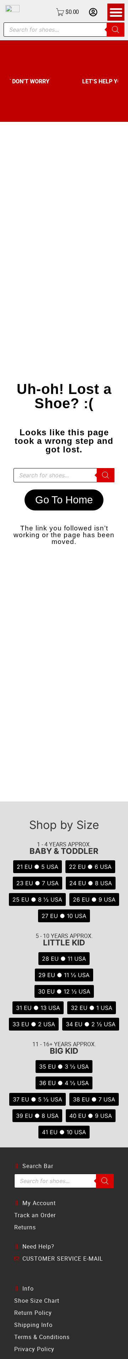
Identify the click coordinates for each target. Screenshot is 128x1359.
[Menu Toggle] (115, 12)
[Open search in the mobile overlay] (64, 29)
